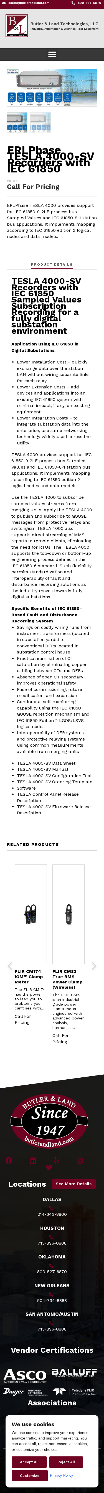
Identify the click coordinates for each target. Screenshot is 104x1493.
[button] (52, 54)
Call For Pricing (33, 187)
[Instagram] (79, 1160)
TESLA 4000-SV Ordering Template (54, 781)
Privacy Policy (61, 1475)
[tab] (52, 264)
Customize (29, 1476)
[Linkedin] (32, 1160)
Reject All (66, 1462)
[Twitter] (49, 1167)
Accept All (29, 1462)
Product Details (52, 264)
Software (26, 788)
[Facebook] (9, 1160)
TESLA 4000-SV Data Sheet (46, 763)
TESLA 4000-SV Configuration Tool (54, 775)
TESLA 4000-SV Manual (42, 769)
